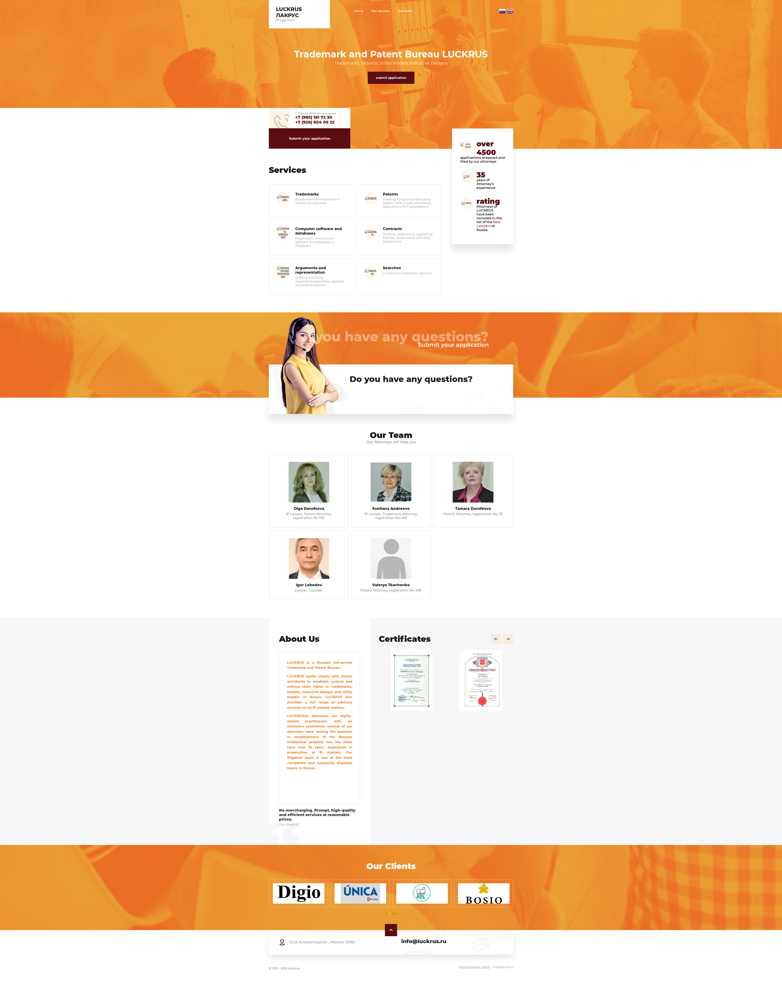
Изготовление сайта (474, 967)
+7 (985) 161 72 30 (313, 117)
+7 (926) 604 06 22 (315, 122)
